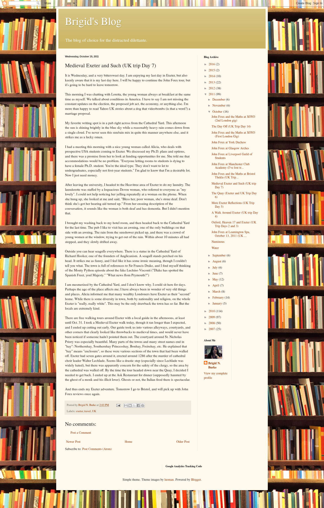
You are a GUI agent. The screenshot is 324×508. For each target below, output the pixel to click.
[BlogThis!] (130, 405)
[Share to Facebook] (138, 405)
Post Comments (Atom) (97, 449)
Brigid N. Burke (214, 365)
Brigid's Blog (93, 21)
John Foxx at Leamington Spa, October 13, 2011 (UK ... (231, 234)
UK (94, 411)
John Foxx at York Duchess (229, 142)
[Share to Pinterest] (142, 405)
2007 (212, 329)
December (219, 99)
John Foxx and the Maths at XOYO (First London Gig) (233, 134)
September (219, 255)
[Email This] (126, 405)
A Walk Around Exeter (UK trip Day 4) (235, 214)
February (218, 297)
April (216, 285)
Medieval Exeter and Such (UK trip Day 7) (234, 185)
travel (87, 411)
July (215, 267)
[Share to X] (134, 405)
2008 (212, 323)
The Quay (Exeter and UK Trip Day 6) (234, 195)
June (215, 273)
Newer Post (73, 441)
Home (128, 441)
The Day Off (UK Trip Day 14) (231, 126)
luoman (169, 479)
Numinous (218, 241)
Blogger (196, 479)
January (217, 303)
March (216, 291)
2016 (212, 64)
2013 (212, 82)
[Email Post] (118, 405)
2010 (212, 311)
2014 (212, 76)
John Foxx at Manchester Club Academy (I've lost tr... (231, 166)
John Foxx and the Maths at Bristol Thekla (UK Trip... (233, 175)
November (219, 105)
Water (215, 248)
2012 (212, 88)
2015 (212, 70)
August (217, 261)
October (217, 111)
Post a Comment (81, 432)
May (215, 279)
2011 (212, 94)
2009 (212, 317)
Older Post (183, 441)
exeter (79, 411)
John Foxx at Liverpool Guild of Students (232, 156)
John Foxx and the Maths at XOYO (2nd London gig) (233, 118)
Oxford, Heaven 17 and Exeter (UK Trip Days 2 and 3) (234, 224)
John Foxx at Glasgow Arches (230, 148)
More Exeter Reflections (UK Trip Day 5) (233, 205)
